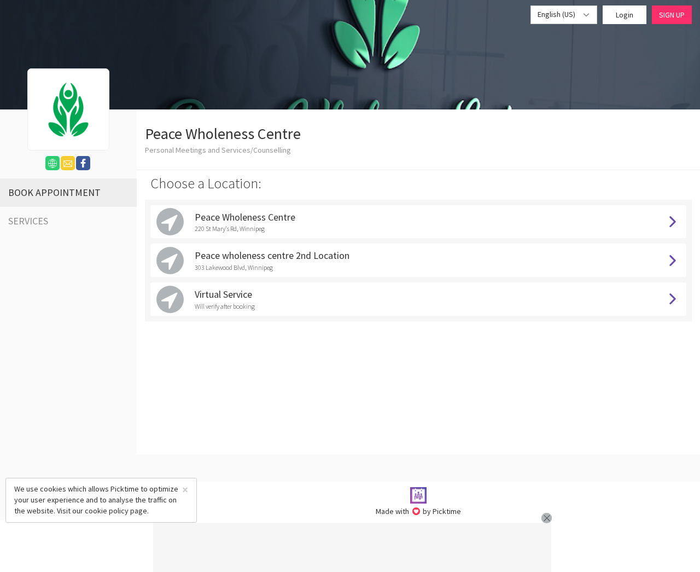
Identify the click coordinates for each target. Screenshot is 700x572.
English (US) (557, 14)
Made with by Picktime (419, 511)
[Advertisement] (352, 547)
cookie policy (107, 511)
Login (624, 15)
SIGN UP (672, 15)
